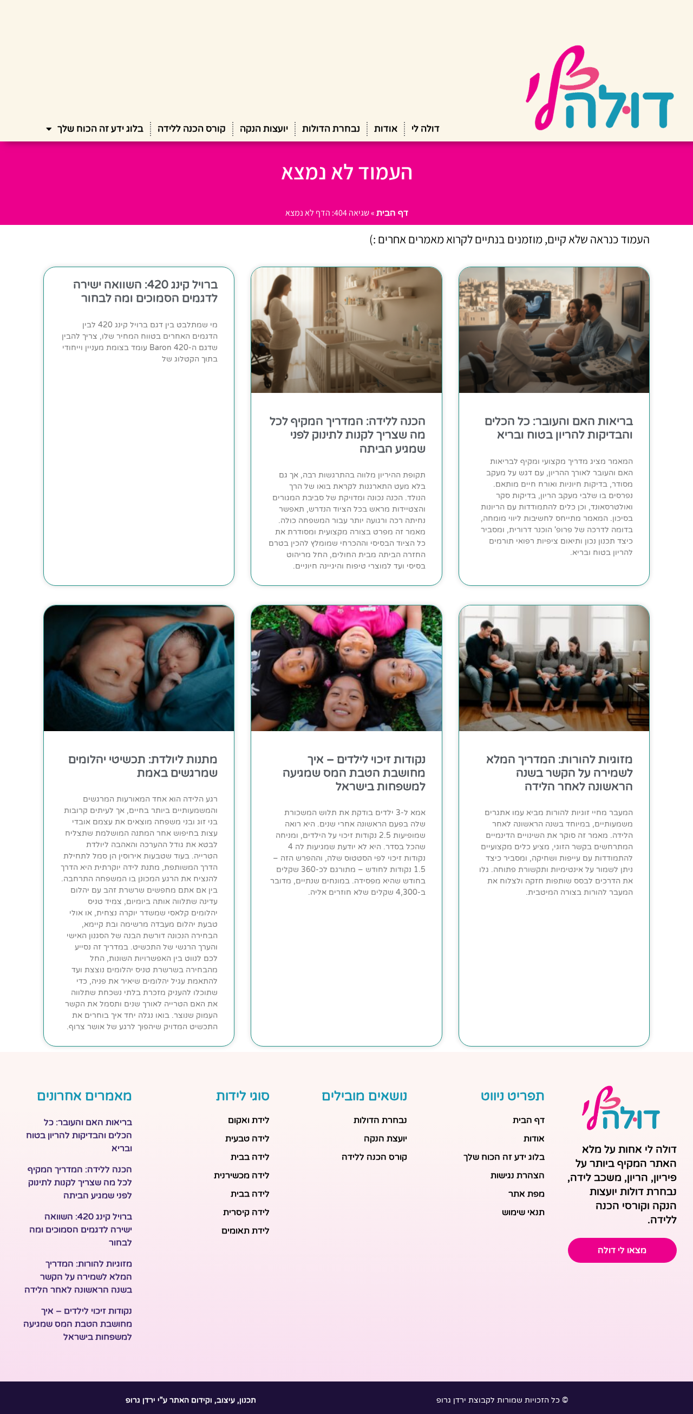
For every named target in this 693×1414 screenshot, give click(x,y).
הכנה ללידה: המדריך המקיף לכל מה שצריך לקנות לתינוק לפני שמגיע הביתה (348, 435)
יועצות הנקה (264, 128)
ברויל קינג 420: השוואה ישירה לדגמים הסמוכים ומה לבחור (145, 291)
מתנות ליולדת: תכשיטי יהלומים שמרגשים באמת (143, 766)
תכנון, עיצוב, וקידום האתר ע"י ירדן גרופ (191, 1400)
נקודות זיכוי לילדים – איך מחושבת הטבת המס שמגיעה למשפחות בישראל (354, 773)
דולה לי (425, 128)
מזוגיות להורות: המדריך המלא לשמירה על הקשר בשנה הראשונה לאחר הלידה (559, 773)
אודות (385, 128)
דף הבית (392, 213)
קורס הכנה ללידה (192, 128)
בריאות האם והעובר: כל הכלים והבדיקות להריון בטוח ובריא (559, 428)
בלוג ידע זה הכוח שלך (100, 128)
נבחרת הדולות (331, 128)
